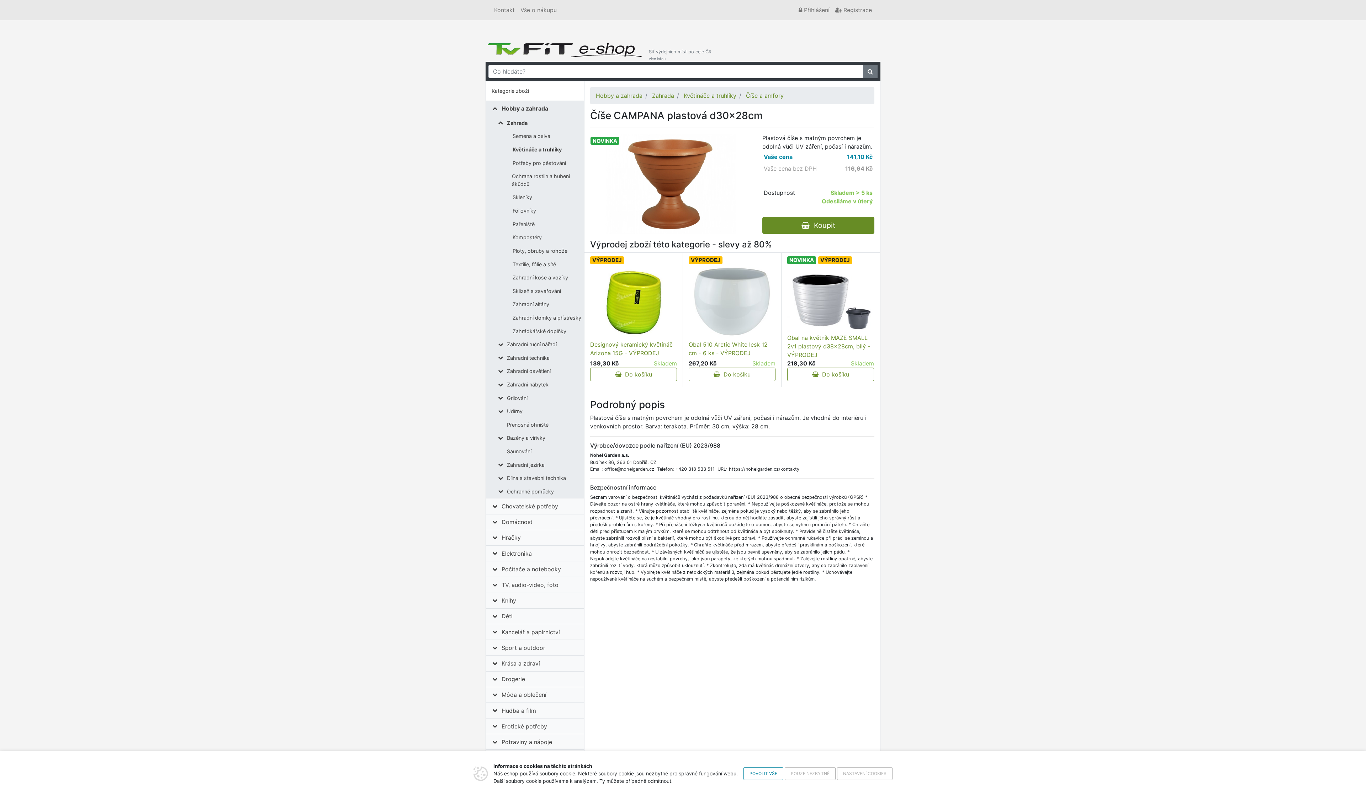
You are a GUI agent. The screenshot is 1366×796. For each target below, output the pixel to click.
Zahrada (517, 123)
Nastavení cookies (864, 773)
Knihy (509, 600)
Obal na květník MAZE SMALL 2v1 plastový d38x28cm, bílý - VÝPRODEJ (828, 346)
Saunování (519, 451)
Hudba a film (519, 710)
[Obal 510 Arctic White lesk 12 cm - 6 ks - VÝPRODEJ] (732, 302)
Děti (507, 616)
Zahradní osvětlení (529, 371)
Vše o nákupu (538, 10)
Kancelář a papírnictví (531, 632)
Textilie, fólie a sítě (534, 264)
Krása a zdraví (521, 663)
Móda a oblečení (524, 694)
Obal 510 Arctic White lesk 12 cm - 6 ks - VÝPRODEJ (728, 349)
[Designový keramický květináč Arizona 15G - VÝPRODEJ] (633, 302)
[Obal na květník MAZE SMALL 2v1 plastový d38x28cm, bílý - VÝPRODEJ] (830, 300)
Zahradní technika (528, 358)
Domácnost (517, 521)
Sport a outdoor (523, 647)
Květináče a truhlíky (537, 149)
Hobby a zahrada (525, 108)
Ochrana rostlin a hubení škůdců (541, 180)
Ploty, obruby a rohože (540, 251)
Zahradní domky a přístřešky (547, 318)
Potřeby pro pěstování (539, 163)
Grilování (517, 398)
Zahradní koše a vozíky (540, 277)
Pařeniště (524, 224)
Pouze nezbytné (810, 773)
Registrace (857, 10)
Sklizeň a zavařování (537, 291)
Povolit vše (763, 773)
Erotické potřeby (524, 726)
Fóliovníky (524, 211)
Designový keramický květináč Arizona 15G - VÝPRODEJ (631, 349)
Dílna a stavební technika (536, 478)
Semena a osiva (531, 136)
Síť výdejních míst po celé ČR (680, 55)
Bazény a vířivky (526, 438)
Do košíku (636, 374)
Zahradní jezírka (526, 465)
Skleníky (522, 197)
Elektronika (517, 553)
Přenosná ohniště (528, 425)
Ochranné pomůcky (530, 491)
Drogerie (513, 679)
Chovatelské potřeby (530, 506)
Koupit (822, 225)
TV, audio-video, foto (530, 584)
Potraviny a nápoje (527, 742)
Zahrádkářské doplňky (539, 331)
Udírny (515, 411)
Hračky (511, 537)
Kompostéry (527, 237)
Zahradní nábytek (528, 384)
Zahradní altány (531, 304)
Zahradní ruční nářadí (532, 344)
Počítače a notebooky (531, 569)
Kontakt (504, 10)
